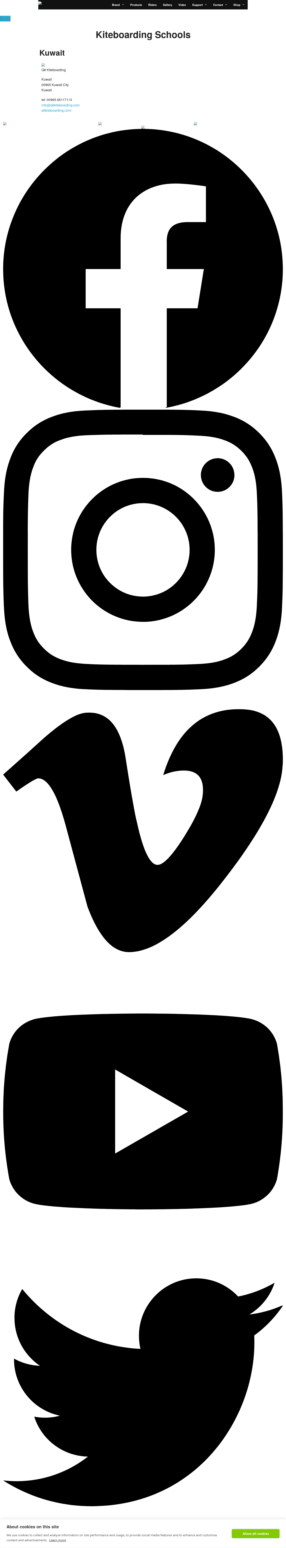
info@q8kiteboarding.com (60, 105)
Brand (116, 5)
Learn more (57, 1540)
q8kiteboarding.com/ (56, 110)
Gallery (167, 5)
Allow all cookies (256, 1533)
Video (182, 5)
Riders (152, 5)
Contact (218, 5)
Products (136, 5)
